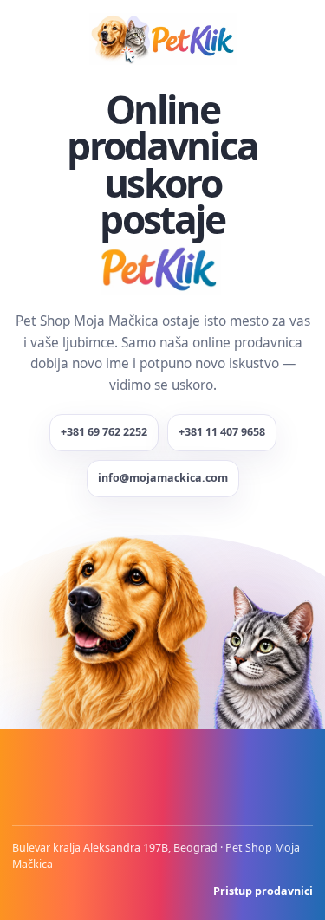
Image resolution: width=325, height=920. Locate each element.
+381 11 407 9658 (222, 431)
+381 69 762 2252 (104, 431)
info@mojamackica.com (163, 477)
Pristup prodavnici (263, 891)
